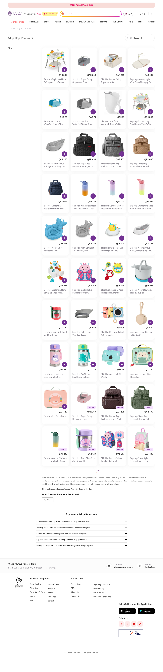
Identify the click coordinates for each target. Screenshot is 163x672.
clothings (52, 596)
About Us (75, 592)
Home (140, 22)
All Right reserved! (90, 652)
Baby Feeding (35, 584)
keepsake (52, 588)
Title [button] (10, 48)
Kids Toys (103, 22)
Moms (131, 22)
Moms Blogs (76, 584)
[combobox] (91, 13)
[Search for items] (62, 13)
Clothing (151, 22)
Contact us (75, 596)
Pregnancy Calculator (101, 584)
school (51, 600)
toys (32, 600)
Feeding (58, 22)
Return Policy (98, 592)
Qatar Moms (76, 652)
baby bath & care (37, 592)
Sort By (130, 38)
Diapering (70, 22)
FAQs (73, 588)
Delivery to (31, 14)
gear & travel (53, 584)
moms (32, 596)
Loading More (97, 474)
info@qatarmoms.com (123, 567)
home (50, 592)
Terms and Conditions (101, 596)
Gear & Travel (118, 22)
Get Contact (149, 567)
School (47, 22)
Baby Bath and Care (86, 22)
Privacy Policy (98, 588)
